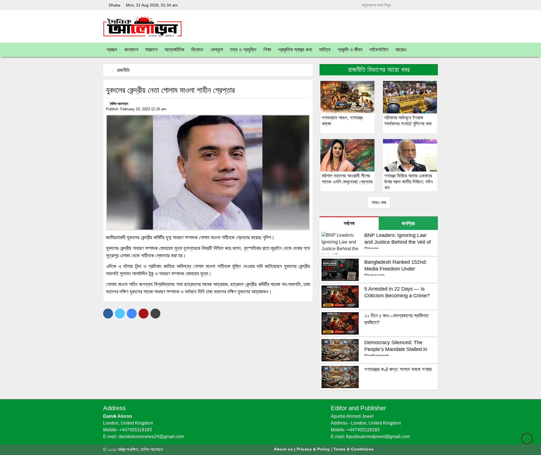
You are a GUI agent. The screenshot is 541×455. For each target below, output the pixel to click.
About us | (285, 449)
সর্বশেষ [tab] (349, 223)
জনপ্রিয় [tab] (408, 223)
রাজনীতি (123, 70)
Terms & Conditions (353, 449)
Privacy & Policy (313, 449)
